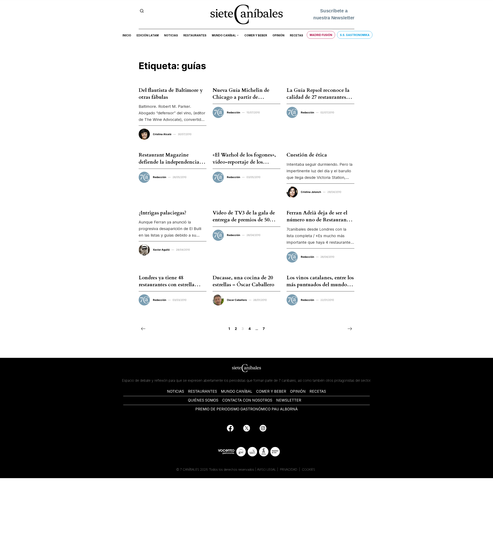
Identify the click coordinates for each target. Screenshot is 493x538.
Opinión (278, 35)
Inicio (126, 35)
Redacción (233, 112)
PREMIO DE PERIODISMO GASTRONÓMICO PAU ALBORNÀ (246, 409)
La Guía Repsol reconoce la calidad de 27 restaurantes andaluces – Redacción (318, 97)
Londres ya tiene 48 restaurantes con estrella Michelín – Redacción (167, 284)
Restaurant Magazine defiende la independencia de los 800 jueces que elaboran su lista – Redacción (172, 165)
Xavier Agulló (161, 249)
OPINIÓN (298, 391)
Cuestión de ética (307, 154)
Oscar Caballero (237, 299)
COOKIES (308, 469)
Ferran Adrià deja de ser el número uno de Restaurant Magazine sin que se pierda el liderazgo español (318, 223)
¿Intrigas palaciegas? (162, 212)
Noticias (171, 35)
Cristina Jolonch (311, 191)
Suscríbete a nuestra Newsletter (333, 14)
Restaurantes (194, 35)
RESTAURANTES (202, 391)
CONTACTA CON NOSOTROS (247, 400)
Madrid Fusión (321, 35)
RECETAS (317, 391)
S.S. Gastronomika (355, 35)
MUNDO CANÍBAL (236, 391)
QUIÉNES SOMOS (203, 400)
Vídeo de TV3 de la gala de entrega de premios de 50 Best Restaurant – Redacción (246, 219)
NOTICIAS (175, 391)
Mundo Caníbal (224, 35)
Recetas (296, 35)
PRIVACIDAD (289, 469)
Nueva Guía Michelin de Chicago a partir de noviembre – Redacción (241, 97)
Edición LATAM (148, 35)
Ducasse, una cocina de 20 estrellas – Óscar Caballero (243, 281)
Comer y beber (255, 35)
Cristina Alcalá (162, 134)
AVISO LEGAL (266, 469)
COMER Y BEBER (271, 391)
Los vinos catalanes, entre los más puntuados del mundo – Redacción (320, 284)
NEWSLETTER (288, 400)
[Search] (142, 11)
